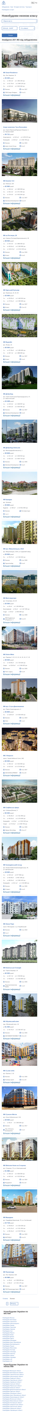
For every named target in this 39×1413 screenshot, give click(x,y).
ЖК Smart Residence (10, 72)
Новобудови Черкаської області (12, 1408)
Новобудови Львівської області (12, 1378)
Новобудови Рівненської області (12, 1385)
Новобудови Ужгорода (9, 1351)
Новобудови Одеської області (11, 1391)
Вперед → (14, 1303)
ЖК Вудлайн (7, 342)
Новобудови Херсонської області (12, 1406)
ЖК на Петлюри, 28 (10, 235)
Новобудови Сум (8, 1331)
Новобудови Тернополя (10, 1321)
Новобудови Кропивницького (11, 1344)
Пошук (10, 35)
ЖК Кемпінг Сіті (8, 181)
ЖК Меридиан (8, 1217)
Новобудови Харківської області (12, 1382)
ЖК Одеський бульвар (11, 290)
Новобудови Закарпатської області (13, 1404)
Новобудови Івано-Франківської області (14, 1395)
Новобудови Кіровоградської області (13, 1397)
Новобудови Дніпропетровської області (14, 1389)
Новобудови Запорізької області (12, 1393)
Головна (5, 1298)
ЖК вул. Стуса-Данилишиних (13, 706)
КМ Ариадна (7, 499)
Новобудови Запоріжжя (9, 1340)
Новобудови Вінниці (8, 1317)
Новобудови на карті (8, 9)
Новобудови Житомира (9, 1319)
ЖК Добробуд (8, 394)
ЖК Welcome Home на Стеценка (14, 1165)
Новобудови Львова (8, 1325)
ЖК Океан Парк (8, 924)
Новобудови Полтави (9, 1349)
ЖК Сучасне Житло (10, 1114)
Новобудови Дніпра (8, 1336)
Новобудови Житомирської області (13, 1372)
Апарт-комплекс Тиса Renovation (15, 127)
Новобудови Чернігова (9, 1327)
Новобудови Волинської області (12, 1399)
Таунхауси (28, 7)
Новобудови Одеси (8, 1338)
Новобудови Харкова (9, 1329)
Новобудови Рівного (8, 1333)
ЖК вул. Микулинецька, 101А (13, 549)
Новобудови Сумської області (11, 1384)
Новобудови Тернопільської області (13, 1374)
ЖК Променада (8, 1272)
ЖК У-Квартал (8, 755)
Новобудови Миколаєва (10, 1348)
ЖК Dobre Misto (8, 654)
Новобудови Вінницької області (12, 1370)
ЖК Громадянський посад (12, 865)
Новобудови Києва (8, 1334)
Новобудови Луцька (8, 1346)
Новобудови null (7, 1359)
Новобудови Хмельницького (11, 1323)
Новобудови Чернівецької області (12, 1410)
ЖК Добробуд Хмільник (11, 447)
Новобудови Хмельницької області (13, 1376)
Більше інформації (11, 95)
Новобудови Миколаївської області (13, 1401)
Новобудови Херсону (9, 1353)
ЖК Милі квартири (9, 598)
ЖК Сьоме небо (8, 1070)
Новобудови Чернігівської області (12, 1380)
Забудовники (5, 7)
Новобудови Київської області (11, 1387)
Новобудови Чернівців (9, 1357)
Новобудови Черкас (8, 1355)
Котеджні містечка (19, 7)
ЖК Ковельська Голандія (12, 968)
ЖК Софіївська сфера (11, 807)
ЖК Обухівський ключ (11, 1021)
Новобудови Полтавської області (12, 1402)
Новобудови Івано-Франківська (12, 1342)
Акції (11, 7)
